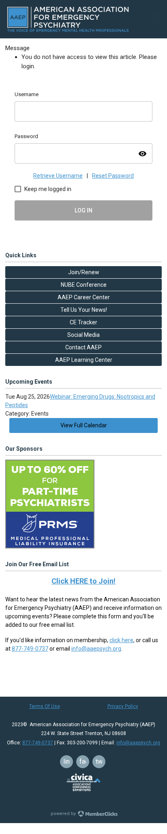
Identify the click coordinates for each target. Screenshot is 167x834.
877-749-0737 (30, 648)
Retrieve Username (58, 175)
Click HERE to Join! (83, 581)
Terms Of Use (44, 706)
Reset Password (113, 175)
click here (121, 640)
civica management (81, 782)
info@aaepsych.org (96, 648)
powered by (64, 813)
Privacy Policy (122, 706)
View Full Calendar (83, 425)
